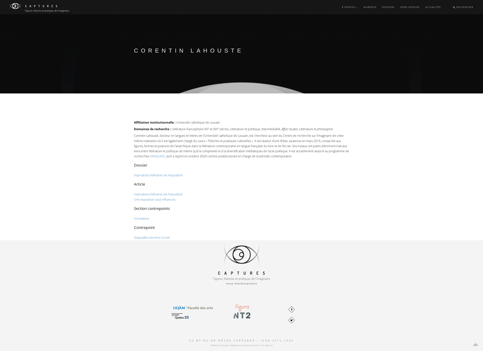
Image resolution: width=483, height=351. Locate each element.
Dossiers (388, 7)
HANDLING (157, 156)
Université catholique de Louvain (198, 122)
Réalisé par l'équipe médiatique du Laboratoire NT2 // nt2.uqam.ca (242, 345)
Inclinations (141, 218)
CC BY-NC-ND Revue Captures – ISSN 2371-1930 (241, 340)
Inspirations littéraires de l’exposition (158, 175)
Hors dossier (410, 7)
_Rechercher (464, 7)
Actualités (433, 7)
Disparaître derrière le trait (152, 238)
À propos (349, 7)
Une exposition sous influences (154, 199)
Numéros (370, 7)
